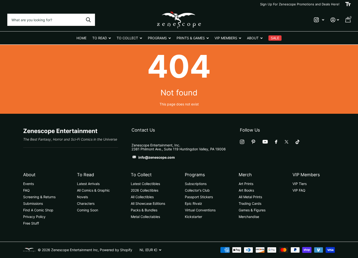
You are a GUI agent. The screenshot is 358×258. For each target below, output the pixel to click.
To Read (85, 174)
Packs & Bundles (144, 210)
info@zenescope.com (156, 157)
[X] (286, 142)
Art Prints (246, 184)
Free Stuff (31, 223)
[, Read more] (319, 19)
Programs (195, 174)
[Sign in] (334, 19)
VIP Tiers (299, 184)
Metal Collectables (145, 217)
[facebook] (276, 142)
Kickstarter (193, 217)
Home (81, 38)
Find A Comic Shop (38, 210)
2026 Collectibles (144, 190)
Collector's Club (197, 190)
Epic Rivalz (193, 203)
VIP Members (306, 174)
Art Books (246, 190)
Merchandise (249, 217)
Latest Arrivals (88, 184)
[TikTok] (298, 142)
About (29, 174)
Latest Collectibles (145, 184)
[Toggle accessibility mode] (348, 4)
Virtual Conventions (200, 210)
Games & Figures (252, 210)
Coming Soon (87, 210)
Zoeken (88, 20)
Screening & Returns (39, 197)
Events (28, 184)
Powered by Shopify (116, 250)
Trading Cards (250, 203)
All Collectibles (142, 197)
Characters (85, 203)
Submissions (33, 203)
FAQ (26, 190)
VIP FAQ (298, 190)
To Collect (141, 174)
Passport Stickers (199, 197)
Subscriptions (196, 184)
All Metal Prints (250, 197)
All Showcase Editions (148, 203)
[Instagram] (242, 142)
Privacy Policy (34, 217)
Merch (245, 174)
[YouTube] (265, 142)
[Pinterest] (253, 142)
